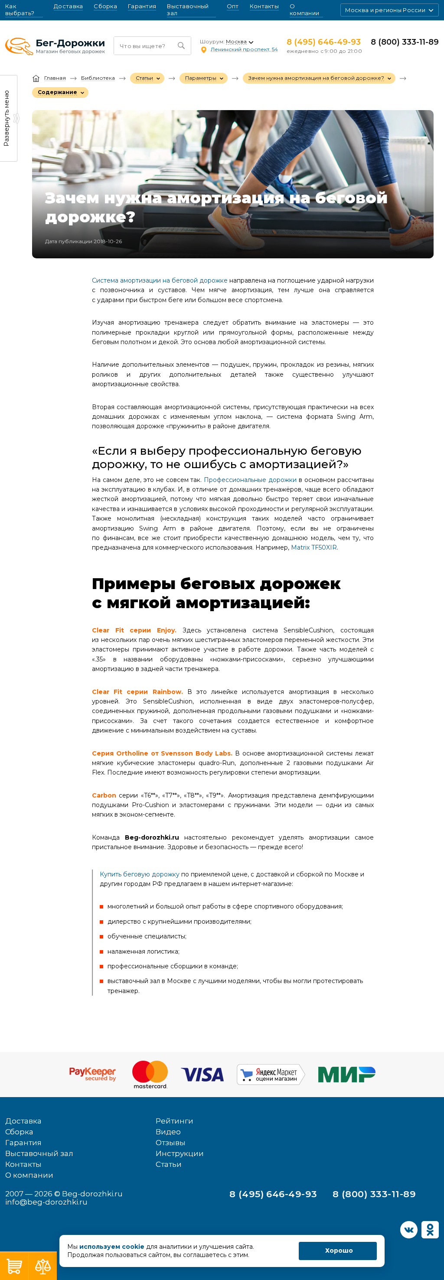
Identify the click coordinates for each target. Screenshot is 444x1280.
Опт (233, 6)
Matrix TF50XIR (314, 547)
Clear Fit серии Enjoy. (134, 630)
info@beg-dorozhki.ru (46, 1202)
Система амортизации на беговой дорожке (160, 280)
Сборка (105, 6)
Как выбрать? (24, 9)
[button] (389, 9)
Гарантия (142, 6)
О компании (304, 9)
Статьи (169, 1164)
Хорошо (339, 1250)
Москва (236, 42)
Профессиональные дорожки (250, 480)
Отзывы (171, 1142)
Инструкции (180, 1153)
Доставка (68, 6)
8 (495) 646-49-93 (324, 42)
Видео (168, 1131)
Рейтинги (174, 1121)
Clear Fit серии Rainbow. (137, 692)
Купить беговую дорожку (140, 874)
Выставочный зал (188, 9)
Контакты (264, 6)
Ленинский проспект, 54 (244, 49)
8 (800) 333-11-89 (405, 42)
